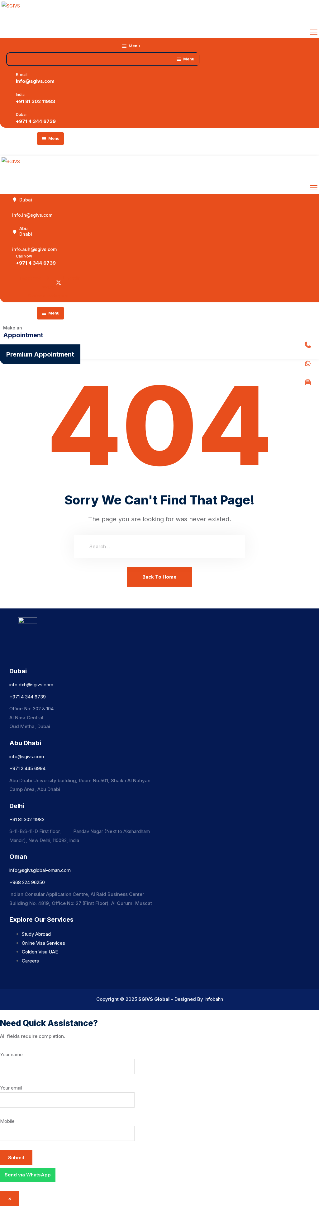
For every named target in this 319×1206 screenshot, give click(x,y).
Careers (30, 961)
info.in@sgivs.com (32, 215)
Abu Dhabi (25, 231)
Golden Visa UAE (40, 952)
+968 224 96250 (27, 882)
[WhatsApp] (307, 363)
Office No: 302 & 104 (31, 709)
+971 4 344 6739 (36, 121)
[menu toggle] (313, 32)
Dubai (25, 199)
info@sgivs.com (35, 81)
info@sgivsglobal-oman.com (40, 870)
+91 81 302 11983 (35, 101)
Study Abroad (36, 934)
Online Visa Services (43, 943)
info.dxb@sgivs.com (31, 685)
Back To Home (159, 577)
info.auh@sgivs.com (34, 249)
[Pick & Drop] (307, 382)
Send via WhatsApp (28, 1175)
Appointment (23, 335)
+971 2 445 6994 (27, 768)
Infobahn (213, 999)
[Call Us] (307, 345)
